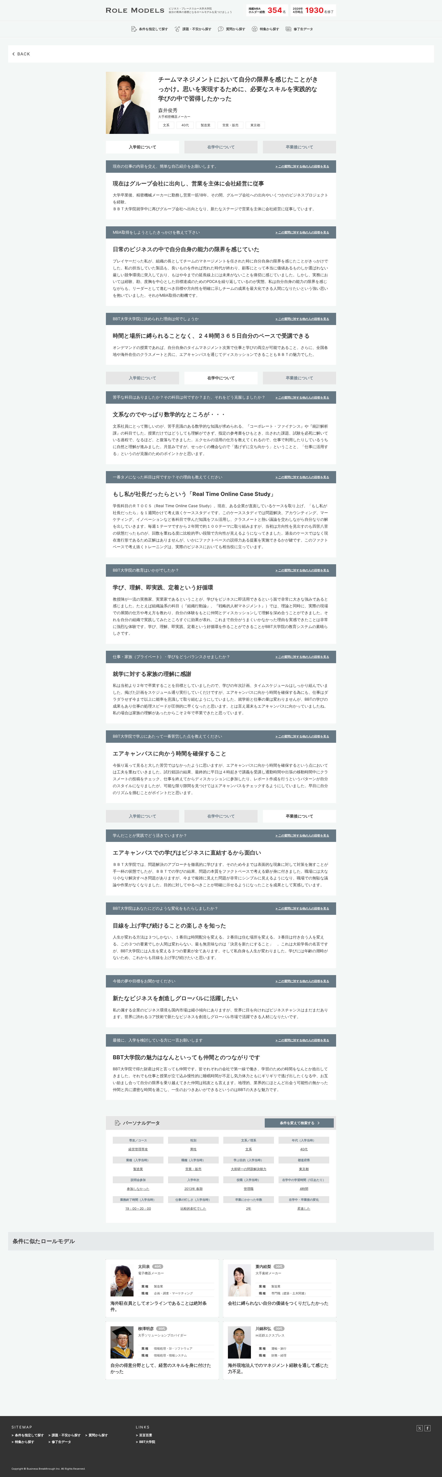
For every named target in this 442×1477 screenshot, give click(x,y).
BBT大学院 (147, 1441)
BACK (23, 54)
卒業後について (299, 147)
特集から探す (24, 1441)
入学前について (142, 147)
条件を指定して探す (29, 1435)
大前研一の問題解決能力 (248, 1169)
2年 (248, 1208)
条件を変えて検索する (297, 1123)
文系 (166, 125)
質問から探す (98, 1435)
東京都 (255, 125)
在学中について (221, 147)
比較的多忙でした (193, 1208)
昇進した (303, 1208)
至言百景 (145, 1435)
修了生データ (61, 1441)
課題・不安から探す (66, 1435)
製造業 (205, 125)
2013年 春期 (193, 1189)
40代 (185, 125)
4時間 (304, 1189)
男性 (193, 1149)
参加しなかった (138, 1189)
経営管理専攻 (138, 1149)
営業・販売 (230, 125)
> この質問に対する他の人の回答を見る (302, 166)
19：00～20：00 (138, 1208)
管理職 (248, 1189)
